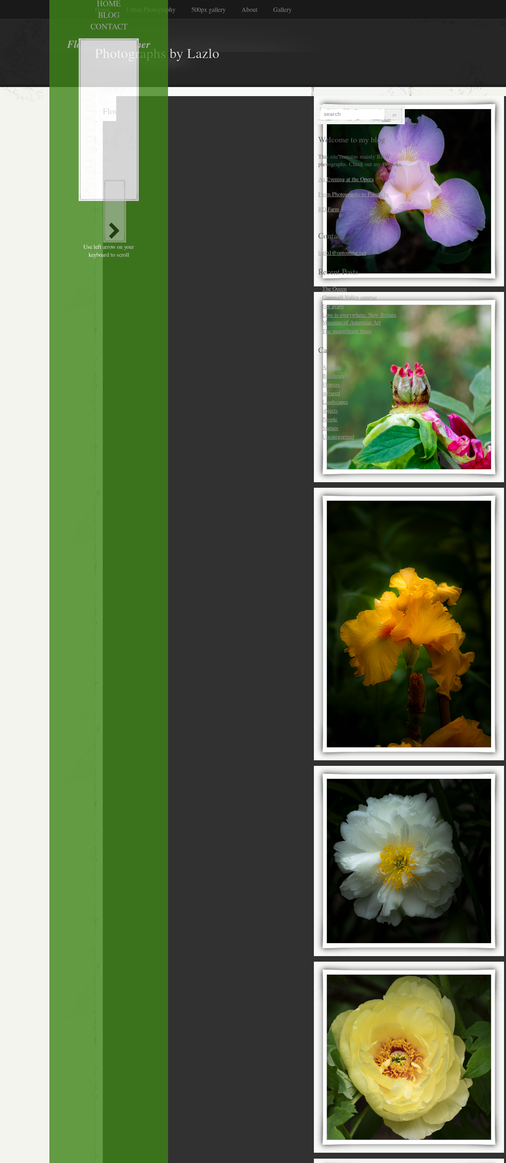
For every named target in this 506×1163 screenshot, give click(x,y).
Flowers (331, 384)
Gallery (282, 9)
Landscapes (335, 401)
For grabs (333, 306)
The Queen (334, 288)
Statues (330, 428)
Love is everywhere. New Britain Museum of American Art (359, 318)
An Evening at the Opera (346, 179)
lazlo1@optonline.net (342, 252)
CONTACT (109, 26)
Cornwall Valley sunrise (349, 297)
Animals (331, 367)
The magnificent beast (347, 331)
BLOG (109, 14)
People (329, 419)
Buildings (333, 375)
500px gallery (208, 9)
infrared (331, 393)
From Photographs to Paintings (353, 194)
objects (330, 410)
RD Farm (328, 209)
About (249, 9)
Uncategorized (338, 436)
